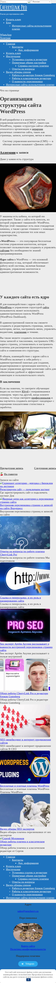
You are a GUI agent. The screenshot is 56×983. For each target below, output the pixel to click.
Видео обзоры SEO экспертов (17, 828)
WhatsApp (5, 34)
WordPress (6, 307)
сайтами (4, 250)
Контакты (17, 46)
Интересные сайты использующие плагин (30, 84)
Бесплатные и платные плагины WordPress (24, 785)
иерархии (37, 129)
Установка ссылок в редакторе (29, 59)
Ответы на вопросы (23, 68)
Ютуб (25, 391)
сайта (46, 307)
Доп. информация (28, 50)
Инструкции (13, 56)
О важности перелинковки (27, 81)
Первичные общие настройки (29, 62)
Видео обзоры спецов (18, 72)
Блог (8, 22)
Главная (10, 43)
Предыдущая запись (11, 468)
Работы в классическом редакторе (31, 78)
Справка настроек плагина (33, 65)
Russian (36, 2)
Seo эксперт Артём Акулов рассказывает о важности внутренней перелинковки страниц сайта (26, 647)
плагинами (20, 332)
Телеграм (5, 37)
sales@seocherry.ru (28, 911)
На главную (10, 474)
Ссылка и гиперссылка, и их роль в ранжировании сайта (20, 599)
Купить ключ (13, 19)
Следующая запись (45, 468)
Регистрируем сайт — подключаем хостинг (25, 489)
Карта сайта (28, 946)
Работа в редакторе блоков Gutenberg (33, 75)
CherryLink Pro (13, 7)
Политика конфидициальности (28, 949)
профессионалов (40, 397)
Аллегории (8, 152)
